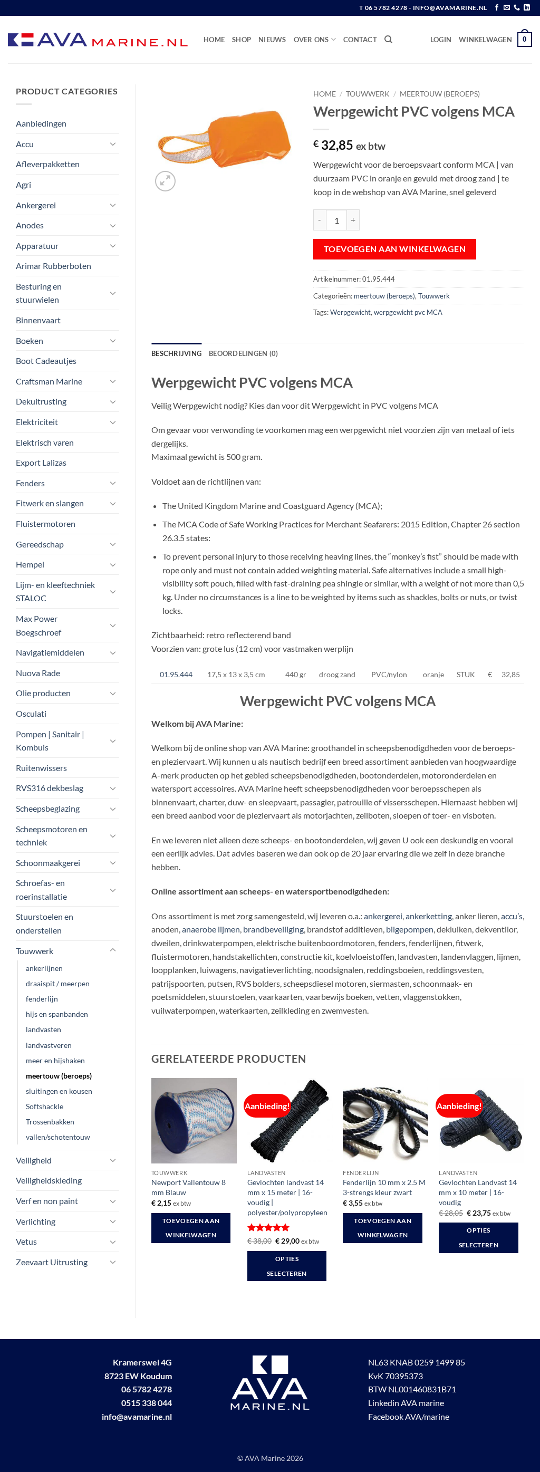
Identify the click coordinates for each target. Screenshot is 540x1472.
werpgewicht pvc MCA (408, 312)
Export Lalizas (41, 462)
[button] (440, 39)
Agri (23, 184)
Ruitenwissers (41, 768)
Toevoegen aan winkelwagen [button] (191, 1228)
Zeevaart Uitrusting (52, 1262)
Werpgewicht (350, 312)
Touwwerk (34, 951)
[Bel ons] (517, 8)
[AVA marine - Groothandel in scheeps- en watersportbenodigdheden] (98, 40)
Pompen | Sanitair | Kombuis (50, 741)
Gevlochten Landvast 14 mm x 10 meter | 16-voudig (478, 1192)
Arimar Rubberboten (53, 266)
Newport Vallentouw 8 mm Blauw (188, 1187)
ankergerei (383, 916)
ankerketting (429, 916)
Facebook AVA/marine (408, 1416)
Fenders (30, 483)
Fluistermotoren (45, 523)
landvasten (43, 1029)
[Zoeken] (388, 40)
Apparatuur (37, 245)
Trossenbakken (50, 1121)
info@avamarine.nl (137, 1416)
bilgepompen (409, 929)
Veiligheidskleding (49, 1180)
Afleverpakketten (48, 164)
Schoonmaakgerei (48, 863)
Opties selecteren (286, 1266)
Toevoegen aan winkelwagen (395, 249)
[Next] (524, 1189)
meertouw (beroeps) (59, 1075)
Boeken (29, 340)
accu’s (512, 916)
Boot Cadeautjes (46, 360)
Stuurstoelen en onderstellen (44, 923)
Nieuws (272, 39)
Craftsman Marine (49, 381)
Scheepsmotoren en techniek (52, 836)
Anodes (30, 225)
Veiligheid (34, 1160)
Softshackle (44, 1106)
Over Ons (311, 39)
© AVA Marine (261, 1458)
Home (214, 39)
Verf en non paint (47, 1201)
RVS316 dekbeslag (49, 788)
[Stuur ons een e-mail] (507, 8)
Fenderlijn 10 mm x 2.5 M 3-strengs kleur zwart (384, 1187)
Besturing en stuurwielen (39, 293)
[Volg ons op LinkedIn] (527, 8)
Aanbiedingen (41, 123)
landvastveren (49, 1045)
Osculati (31, 713)
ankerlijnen (44, 968)
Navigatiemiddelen (50, 652)
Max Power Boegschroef (38, 625)
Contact (360, 39)
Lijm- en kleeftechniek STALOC (55, 591)
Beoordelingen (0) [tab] (243, 353)
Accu (25, 144)
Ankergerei (36, 205)
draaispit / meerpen (58, 983)
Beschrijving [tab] (176, 353)
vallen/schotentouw (58, 1136)
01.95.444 (176, 674)
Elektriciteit (37, 422)
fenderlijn (42, 998)
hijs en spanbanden (57, 1013)
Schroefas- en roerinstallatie (41, 889)
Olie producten (43, 693)
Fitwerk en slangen (50, 503)
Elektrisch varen (45, 442)
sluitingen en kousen (59, 1090)
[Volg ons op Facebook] (497, 8)
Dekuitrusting (41, 401)
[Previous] (152, 1189)
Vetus (26, 1241)
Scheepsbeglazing (48, 808)
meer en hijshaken (55, 1060)
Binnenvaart (38, 320)
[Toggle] (113, 143)
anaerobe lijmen (211, 929)
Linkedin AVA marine (406, 1403)
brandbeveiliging (273, 929)
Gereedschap (40, 544)
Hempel (30, 564)
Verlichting (35, 1221)
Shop (241, 39)
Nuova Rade (38, 673)
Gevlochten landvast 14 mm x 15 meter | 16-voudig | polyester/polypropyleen (287, 1197)
